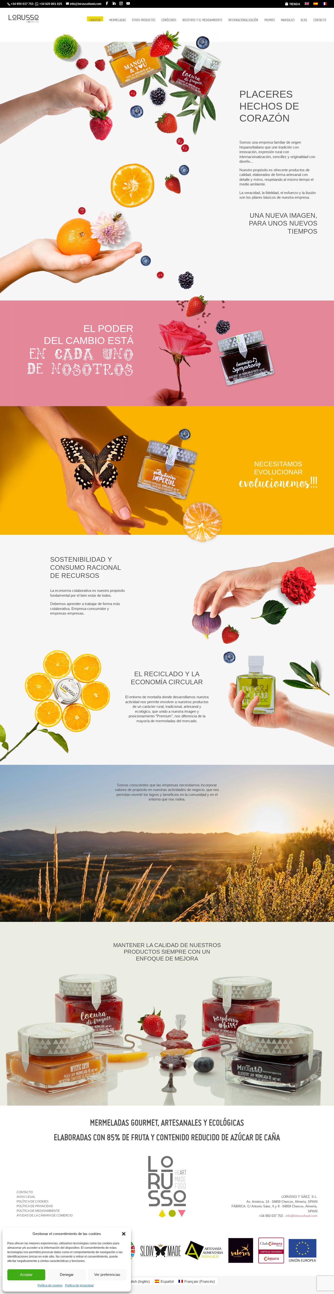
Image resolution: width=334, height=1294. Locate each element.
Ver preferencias (107, 1274)
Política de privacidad (79, 1285)
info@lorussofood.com (301, 1216)
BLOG (304, 20)
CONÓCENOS (168, 20)
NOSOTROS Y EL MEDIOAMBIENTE (202, 20)
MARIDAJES (288, 20)
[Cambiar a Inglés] (307, 5)
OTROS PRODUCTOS (143, 20)
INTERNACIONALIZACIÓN (243, 20)
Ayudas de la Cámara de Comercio (45, 1215)
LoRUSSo (95, 18)
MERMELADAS (117, 20)
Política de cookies (50, 1285)
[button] (123, 1233)
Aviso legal (26, 1197)
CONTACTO (319, 20)
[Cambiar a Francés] (324, 5)
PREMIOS (269, 20)
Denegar (67, 1274)
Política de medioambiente (38, 1211)
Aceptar (26, 1274)
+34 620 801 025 (50, 4)
